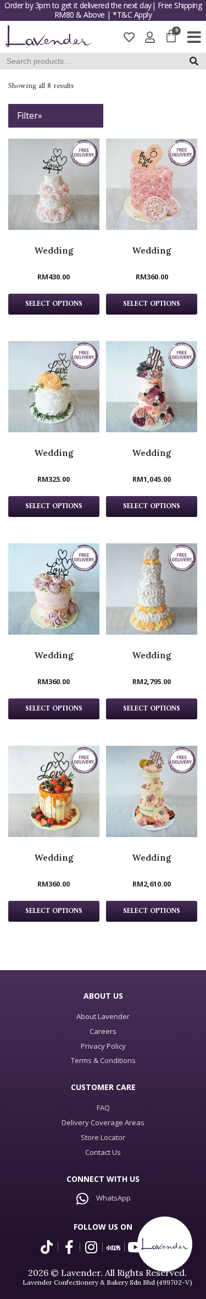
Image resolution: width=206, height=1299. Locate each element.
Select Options (53, 304)
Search (197, 63)
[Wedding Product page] (53, 184)
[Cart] (171, 36)
